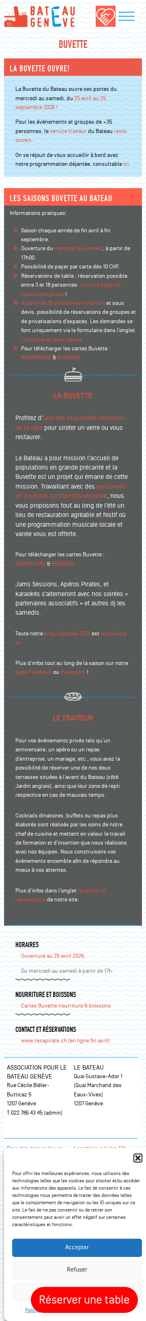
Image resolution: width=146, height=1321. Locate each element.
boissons (100, 1006)
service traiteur (68, 131)
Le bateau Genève (39, 15)
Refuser (77, 1269)
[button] (138, 1158)
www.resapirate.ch (44, 1041)
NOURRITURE (37, 357)
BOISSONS (68, 357)
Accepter (77, 1247)
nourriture (71, 1006)
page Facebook (33, 672)
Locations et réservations (51, 340)
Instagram (73, 672)
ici (126, 164)
